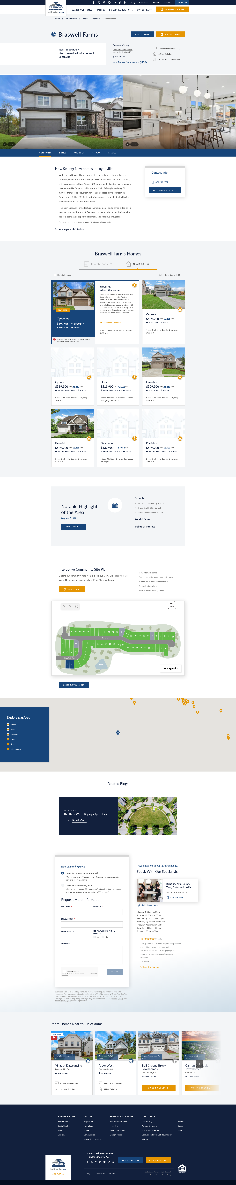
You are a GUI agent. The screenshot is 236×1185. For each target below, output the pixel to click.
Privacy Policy (166, 1175)
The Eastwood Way (118, 1121)
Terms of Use (154, 1175)
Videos (145, 1139)
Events (181, 1121)
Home (57, 19)
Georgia (85, 19)
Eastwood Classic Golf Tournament (157, 1135)
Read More (79, 820)
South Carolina (64, 1126)
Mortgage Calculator (165, 190)
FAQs (180, 1130)
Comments (65, 944)
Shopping (14, 734)
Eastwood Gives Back (151, 1130)
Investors (167, 2)
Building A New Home (121, 1116)
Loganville (96, 19)
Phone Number (67, 931)
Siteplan (96, 153)
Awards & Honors (149, 1126)
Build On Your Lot (117, 1130)
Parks (12, 739)
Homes (62, 153)
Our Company (144, 10)
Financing (114, 1126)
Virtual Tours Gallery (92, 1139)
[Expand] (5, 144)
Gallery (100, 10)
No (106, 937)
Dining (12, 729)
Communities (89, 1135)
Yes (98, 937)
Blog (133, 2)
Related (112, 153)
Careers (181, 1126)
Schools (13, 724)
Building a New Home (121, 10)
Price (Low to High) (172, 275)
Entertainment (15, 749)
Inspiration (88, 1121)
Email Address (68, 919)
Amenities (79, 153)
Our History (147, 1121)
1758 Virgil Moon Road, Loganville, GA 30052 (123, 50)
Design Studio (116, 1135)
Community (45, 153)
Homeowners (144, 2)
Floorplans (88, 1126)
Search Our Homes (82, 10)
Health (12, 744)
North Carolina (64, 1121)
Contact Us (58, 1174)
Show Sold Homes (64, 275)
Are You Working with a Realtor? (104, 932)
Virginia (61, 1130)
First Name (66, 907)
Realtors (156, 2)
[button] (193, 702)
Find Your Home (71, 19)
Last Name (98, 907)
